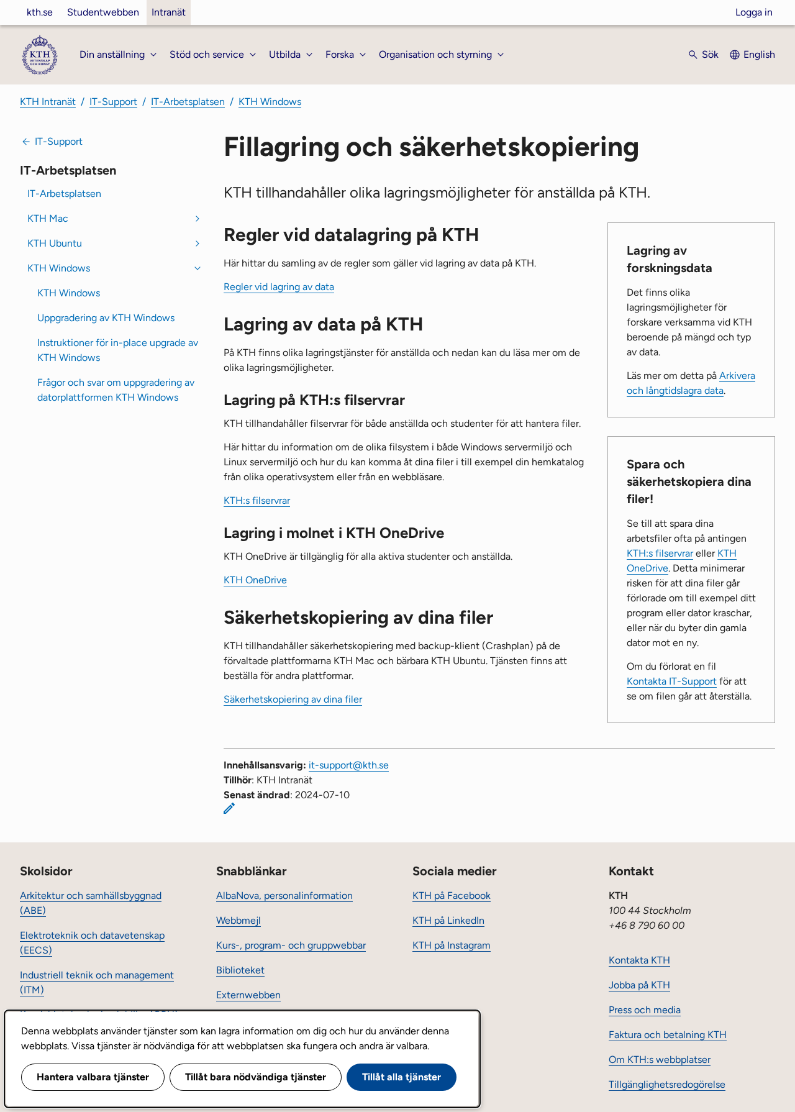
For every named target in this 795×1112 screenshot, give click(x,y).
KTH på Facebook (451, 895)
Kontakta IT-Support (672, 681)
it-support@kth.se (349, 765)
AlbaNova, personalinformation (284, 895)
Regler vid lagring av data (279, 287)
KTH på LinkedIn (448, 920)
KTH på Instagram (451, 945)
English (759, 54)
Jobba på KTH (639, 985)
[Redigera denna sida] (229, 808)
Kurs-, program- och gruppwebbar (291, 945)
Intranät (169, 12)
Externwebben (248, 995)
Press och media (645, 1010)
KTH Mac (47, 218)
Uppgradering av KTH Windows (106, 318)
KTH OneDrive (255, 580)
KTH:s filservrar (660, 553)
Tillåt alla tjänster (401, 1077)
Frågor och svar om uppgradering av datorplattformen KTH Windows (115, 389)
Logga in (754, 12)
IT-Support (113, 101)
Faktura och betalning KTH (668, 1035)
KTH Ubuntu (54, 243)
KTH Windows (269, 101)
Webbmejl (238, 920)
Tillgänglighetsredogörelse (667, 1084)
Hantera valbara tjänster (93, 1077)
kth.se (40, 12)
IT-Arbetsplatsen (188, 101)
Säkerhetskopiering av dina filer (293, 699)
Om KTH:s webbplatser (660, 1059)
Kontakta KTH (639, 960)
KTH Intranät (48, 101)
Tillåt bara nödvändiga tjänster (255, 1077)
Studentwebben (103, 12)
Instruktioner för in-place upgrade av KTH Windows (117, 350)
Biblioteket (240, 970)
